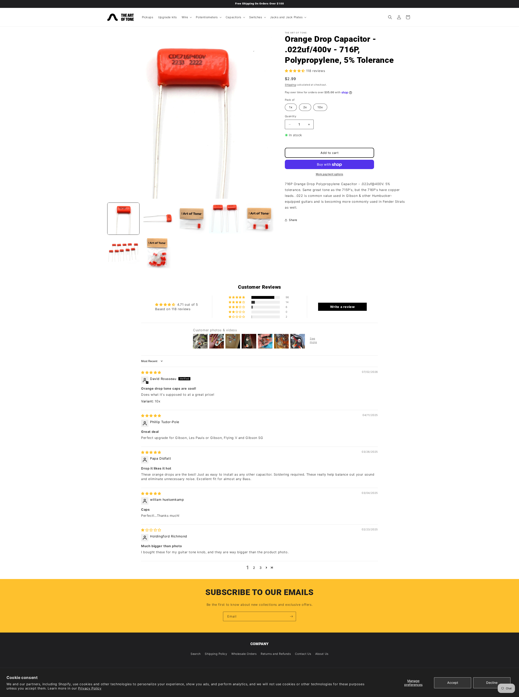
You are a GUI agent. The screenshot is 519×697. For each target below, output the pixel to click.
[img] (151, 372)
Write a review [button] (342, 307)
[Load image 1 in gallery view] (123, 219)
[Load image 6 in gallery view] (123, 252)
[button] (186, 17)
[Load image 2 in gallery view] (157, 219)
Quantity (290, 116)
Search (196, 653)
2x (305, 107)
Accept (452, 683)
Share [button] (293, 220)
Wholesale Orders (244, 653)
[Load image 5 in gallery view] (259, 219)
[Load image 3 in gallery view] (191, 219)
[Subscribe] (291, 616)
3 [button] (261, 568)
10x (320, 107)
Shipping (290, 84)
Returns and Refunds (276, 653)
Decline (492, 683)
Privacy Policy (89, 688)
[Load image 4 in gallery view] (225, 219)
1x (291, 107)
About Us (321, 653)
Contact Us (303, 653)
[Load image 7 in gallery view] (157, 252)
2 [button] (254, 568)
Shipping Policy (216, 653)
